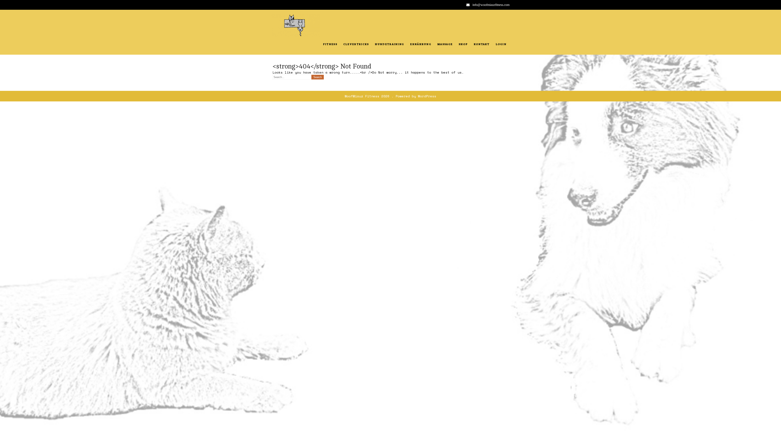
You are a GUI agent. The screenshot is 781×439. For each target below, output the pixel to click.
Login (501, 44)
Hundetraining (389, 44)
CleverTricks (356, 44)
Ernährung (420, 44)
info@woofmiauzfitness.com (490, 5)
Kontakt (481, 44)
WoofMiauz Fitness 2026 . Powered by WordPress (390, 96)
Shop (463, 44)
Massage (445, 44)
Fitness (330, 44)
